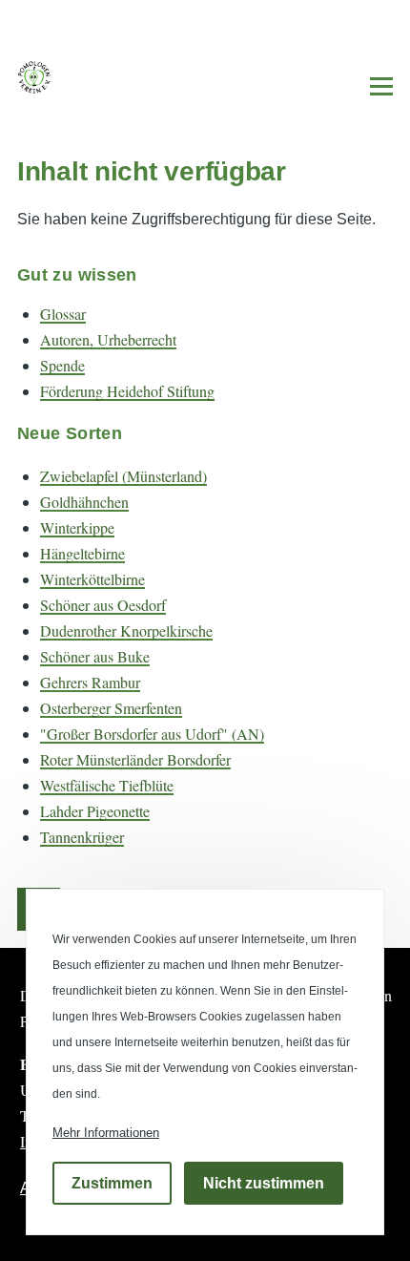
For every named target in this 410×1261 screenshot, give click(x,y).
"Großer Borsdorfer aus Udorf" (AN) (152, 734)
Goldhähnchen (84, 502)
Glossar (63, 314)
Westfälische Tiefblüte (107, 785)
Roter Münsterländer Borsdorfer (135, 759)
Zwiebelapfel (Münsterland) (123, 476)
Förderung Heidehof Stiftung (127, 391)
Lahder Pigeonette (95, 811)
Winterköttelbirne (92, 579)
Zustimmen (112, 1183)
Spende (62, 365)
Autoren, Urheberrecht (108, 339)
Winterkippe (77, 527)
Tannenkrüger (82, 837)
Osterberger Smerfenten (111, 708)
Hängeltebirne (82, 553)
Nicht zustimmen (263, 1183)
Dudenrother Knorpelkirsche (126, 630)
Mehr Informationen (105, 1132)
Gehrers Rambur (90, 682)
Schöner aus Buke (95, 656)
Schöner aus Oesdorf (103, 605)
